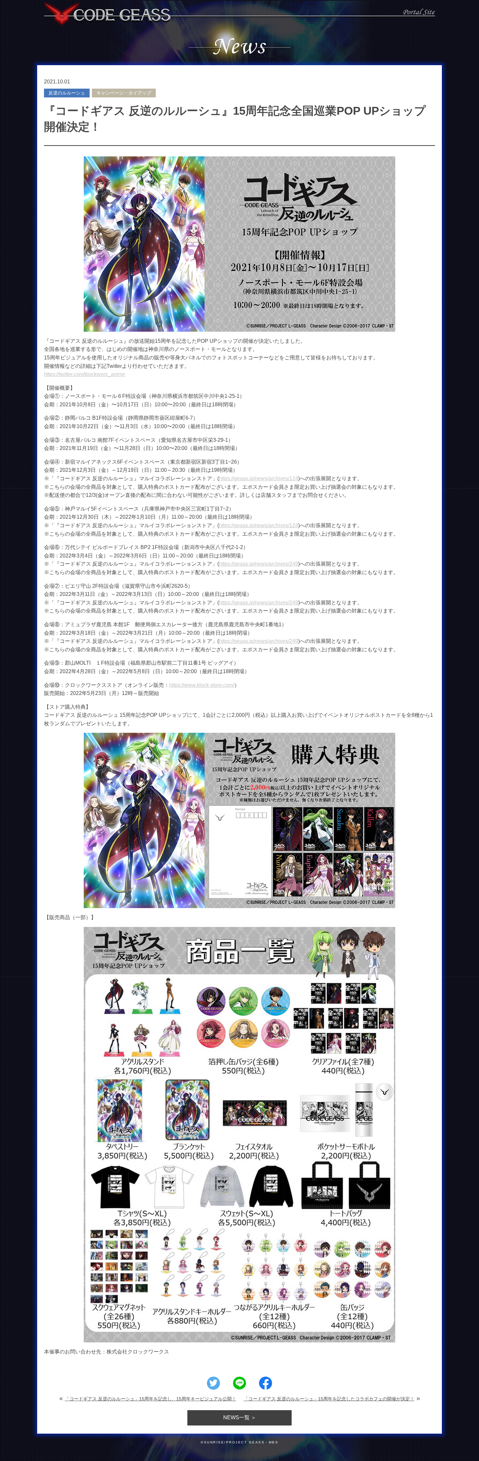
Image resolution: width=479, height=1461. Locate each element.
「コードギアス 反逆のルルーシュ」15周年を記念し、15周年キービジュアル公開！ (150, 1398)
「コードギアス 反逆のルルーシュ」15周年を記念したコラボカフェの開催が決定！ (329, 1398)
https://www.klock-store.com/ (201, 685)
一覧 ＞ (239, 1417)
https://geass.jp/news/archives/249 (258, 564)
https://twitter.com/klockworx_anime (84, 374)
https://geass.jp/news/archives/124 (258, 478)
